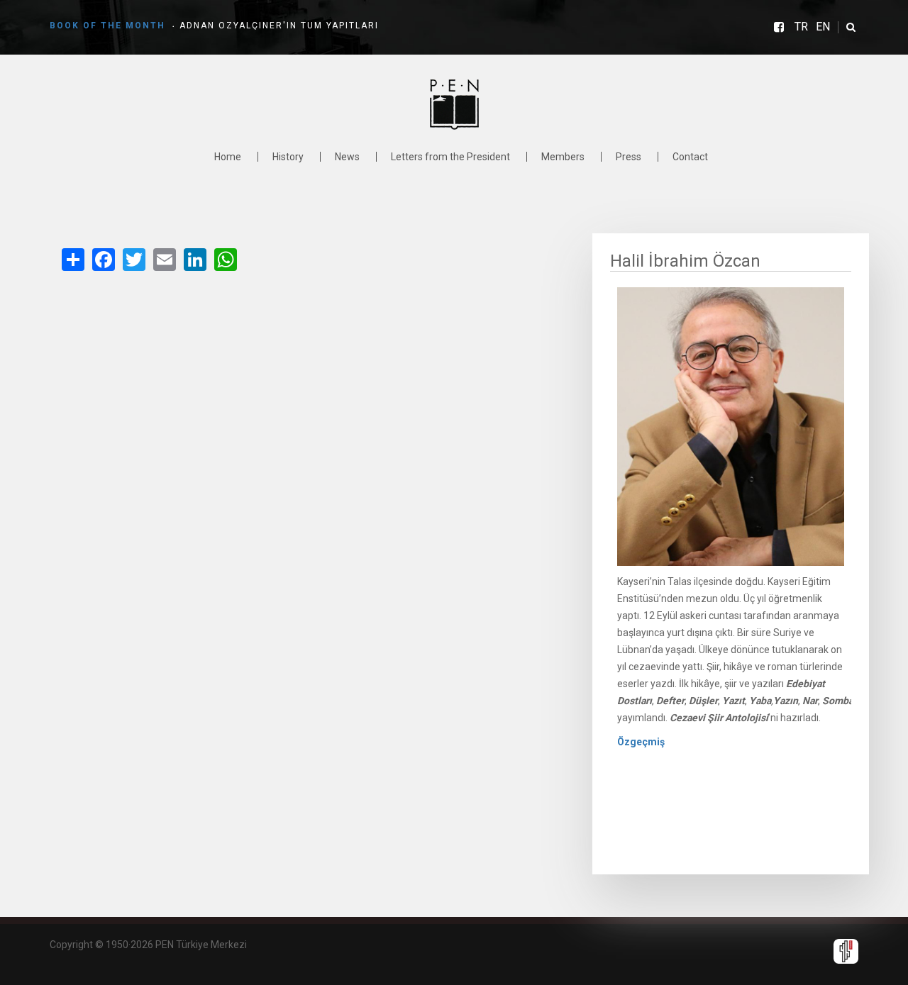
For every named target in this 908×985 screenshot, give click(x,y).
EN (823, 27)
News (347, 157)
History (288, 157)
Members (563, 157)
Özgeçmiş (641, 741)
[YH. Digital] (846, 950)
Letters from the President (450, 157)
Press (628, 157)
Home (227, 157)
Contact (690, 157)
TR (801, 27)
